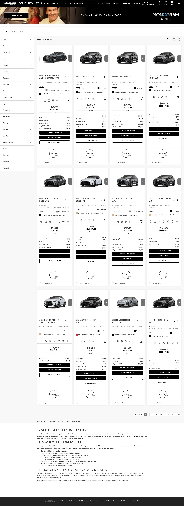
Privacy (77, 500)
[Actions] (68, 77)
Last (166, 414)
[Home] (45, 3)
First (136, 414)
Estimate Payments (54, 137)
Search (172, 31)
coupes (67, 475)
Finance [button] (108, 3)
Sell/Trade (71, 3)
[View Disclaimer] (57, 101)
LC (79, 475)
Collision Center (81, 3)
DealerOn (68, 500)
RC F (99, 446)
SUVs (47, 477)
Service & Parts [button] (100, 3)
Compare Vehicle (47, 162)
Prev (141, 414)
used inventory (137, 436)
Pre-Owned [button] (63, 3)
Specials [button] (91, 3)
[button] (70, 58)
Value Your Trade (54, 142)
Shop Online (55, 3)
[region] (54, 122)
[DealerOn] (50, 500)
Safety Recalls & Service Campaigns (87, 500)
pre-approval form (124, 480)
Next (161, 414)
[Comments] (68, 100)
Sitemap (73, 500)
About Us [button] (116, 3)
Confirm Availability (54, 132)
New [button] (48, 3)
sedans (44, 477)
